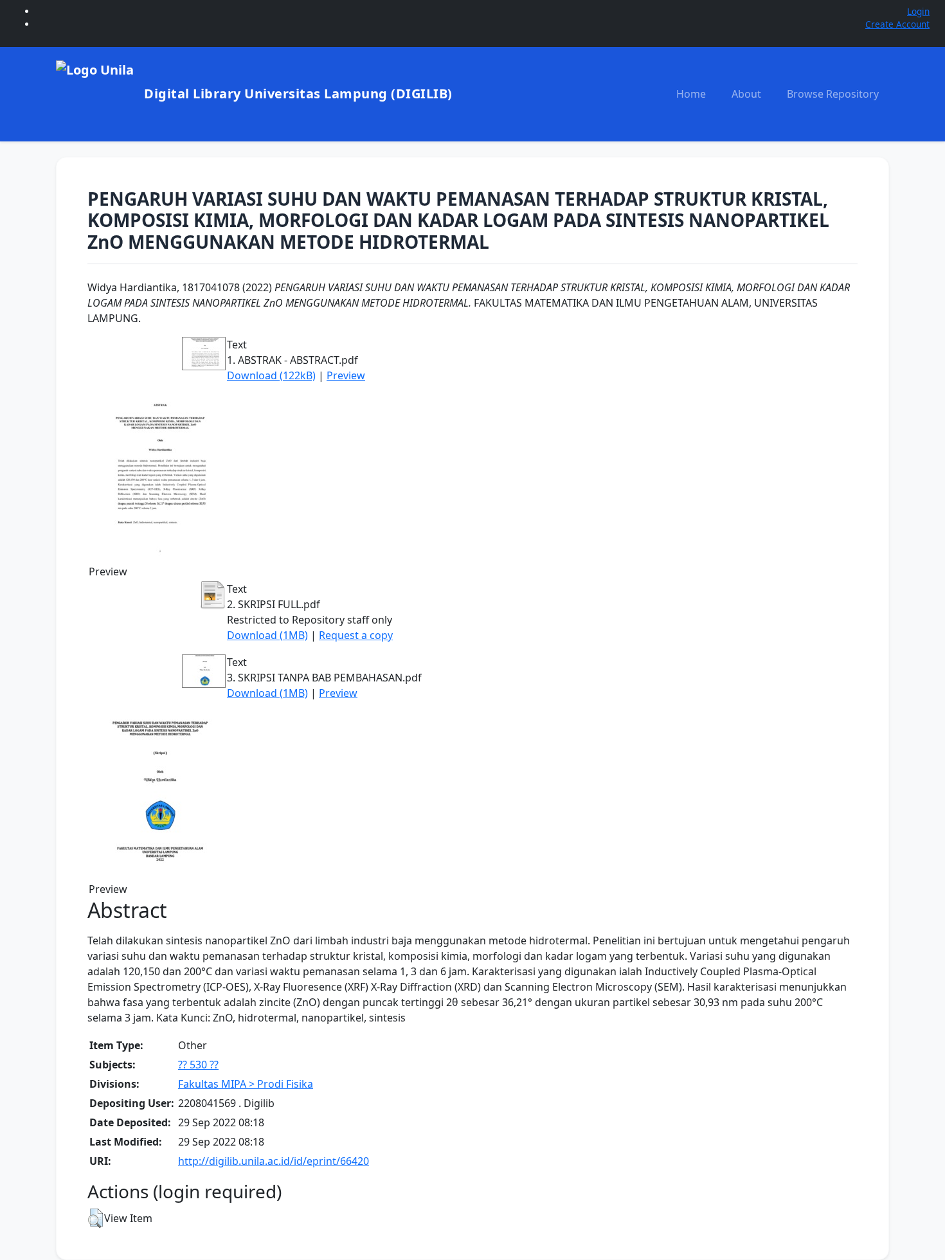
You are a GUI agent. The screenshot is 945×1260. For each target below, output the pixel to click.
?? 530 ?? (198, 1065)
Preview (346, 375)
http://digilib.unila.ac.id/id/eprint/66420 (273, 1161)
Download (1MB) (267, 635)
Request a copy (356, 635)
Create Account (897, 24)
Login (918, 11)
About (746, 94)
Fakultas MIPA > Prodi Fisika (245, 1084)
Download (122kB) (271, 375)
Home (691, 94)
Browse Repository (833, 94)
